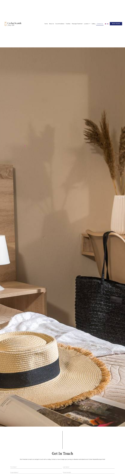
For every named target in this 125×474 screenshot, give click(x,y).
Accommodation (59, 23)
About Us (51, 23)
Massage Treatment (77, 23)
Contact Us (100, 23)
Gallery (93, 23)
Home (46, 23)
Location (86, 23)
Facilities (68, 23)
